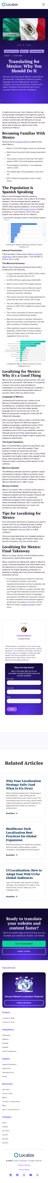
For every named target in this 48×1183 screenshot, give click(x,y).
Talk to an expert (24, 944)
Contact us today (28, 604)
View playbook (24, 1003)
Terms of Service (24, 1165)
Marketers (24, 51)
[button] (43, 4)
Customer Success (11, 51)
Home (19, 45)
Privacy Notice (24, 1170)
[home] (10, 4)
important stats (21, 142)
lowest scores (29, 209)
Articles (28, 45)
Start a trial (24, 951)
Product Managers (36, 51)
